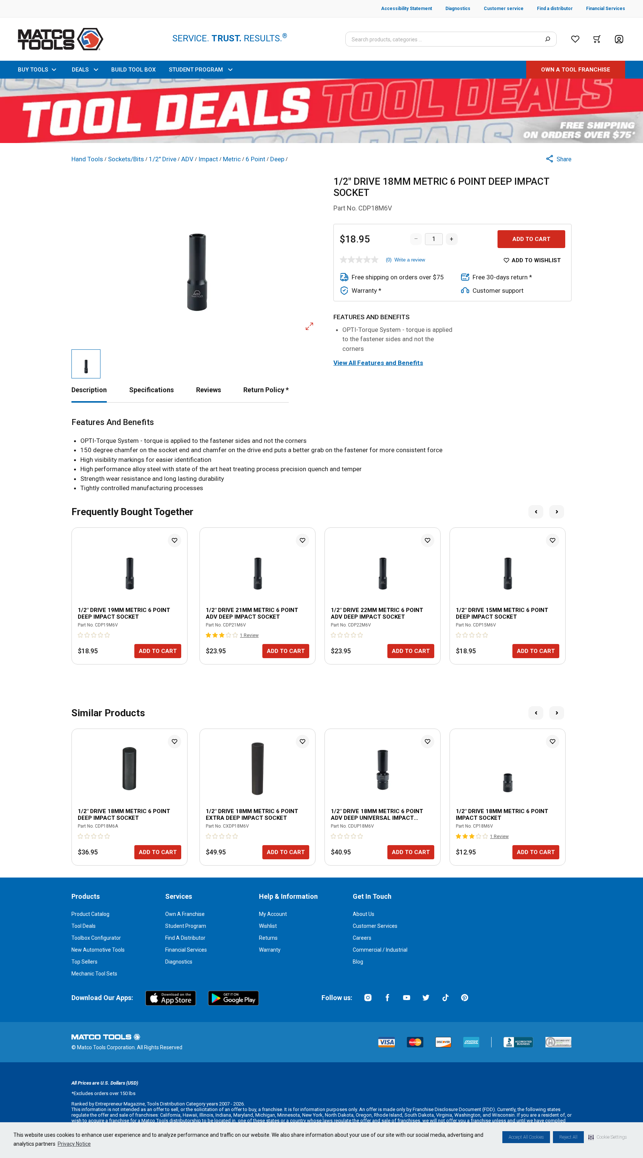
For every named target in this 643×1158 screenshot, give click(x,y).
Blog (358, 962)
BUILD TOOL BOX (133, 69)
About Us (363, 914)
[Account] (619, 39)
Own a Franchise (185, 914)
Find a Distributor (185, 938)
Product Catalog (90, 914)
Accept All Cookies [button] (526, 1137)
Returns (268, 938)
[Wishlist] (575, 39)
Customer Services (375, 926)
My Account (273, 914)
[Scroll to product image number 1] (85, 363)
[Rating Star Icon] (81, 635)
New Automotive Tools (98, 950)
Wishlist (268, 926)
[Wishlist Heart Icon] (174, 540)
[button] (607, 1137)
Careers (362, 938)
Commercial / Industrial (380, 950)
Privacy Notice (74, 1144)
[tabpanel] (321, 455)
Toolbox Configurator (96, 938)
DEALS (80, 69)
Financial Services (186, 950)
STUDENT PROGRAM (196, 69)
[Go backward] (535, 511)
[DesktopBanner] (321, 111)
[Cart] (597, 39)
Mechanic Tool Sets (94, 974)
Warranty (270, 950)
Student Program (185, 926)
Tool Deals (83, 926)
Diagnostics (178, 962)
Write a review (409, 259)
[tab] (89, 390)
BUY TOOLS (33, 69)
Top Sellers (84, 962)
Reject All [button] (568, 1137)
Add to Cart (531, 239)
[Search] (547, 39)
